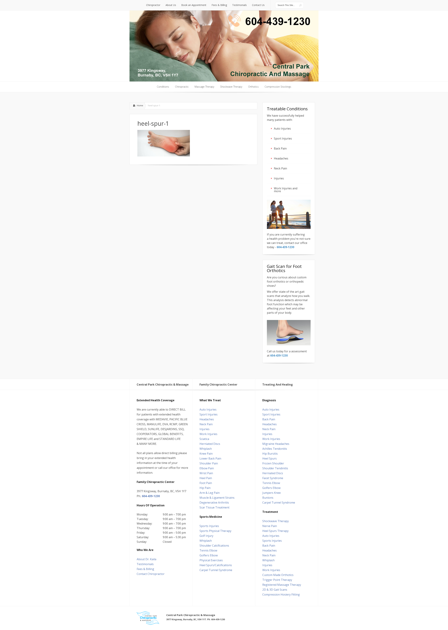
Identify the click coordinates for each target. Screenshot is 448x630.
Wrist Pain (206, 473)
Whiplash (206, 449)
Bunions (267, 498)
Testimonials (145, 564)
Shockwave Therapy (275, 521)
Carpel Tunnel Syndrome (216, 570)
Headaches (281, 158)
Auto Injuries (282, 128)
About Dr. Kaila (146, 559)
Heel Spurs (269, 458)
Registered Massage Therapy (281, 585)
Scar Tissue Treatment (214, 507)
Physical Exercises (211, 560)
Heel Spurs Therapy (275, 531)
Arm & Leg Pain (210, 493)
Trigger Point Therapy (277, 580)
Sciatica (204, 439)
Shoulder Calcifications (214, 545)
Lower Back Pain (210, 458)
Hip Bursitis (270, 453)
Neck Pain (280, 168)
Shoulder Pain (209, 463)
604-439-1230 (151, 496)
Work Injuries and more (285, 189)
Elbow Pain (207, 468)
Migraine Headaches (275, 444)
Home (140, 105)
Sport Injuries (283, 138)
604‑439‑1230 (285, 247)
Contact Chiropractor (150, 574)
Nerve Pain (269, 526)
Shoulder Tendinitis (275, 468)
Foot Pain (206, 483)
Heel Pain (206, 478)
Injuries (279, 178)
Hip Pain (205, 488)
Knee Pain (206, 453)
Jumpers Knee (271, 493)
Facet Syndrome (272, 478)
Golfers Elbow (209, 555)
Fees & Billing (145, 569)
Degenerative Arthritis (214, 502)
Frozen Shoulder (273, 463)
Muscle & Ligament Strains (217, 498)
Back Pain (280, 148)
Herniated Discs (210, 444)
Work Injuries (208, 434)
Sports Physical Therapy (215, 531)
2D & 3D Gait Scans (274, 590)
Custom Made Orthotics (277, 575)
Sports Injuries (209, 526)
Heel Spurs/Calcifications (216, 565)
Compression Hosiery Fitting (281, 594)
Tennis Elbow (208, 550)
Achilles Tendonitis (274, 449)
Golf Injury (206, 536)
